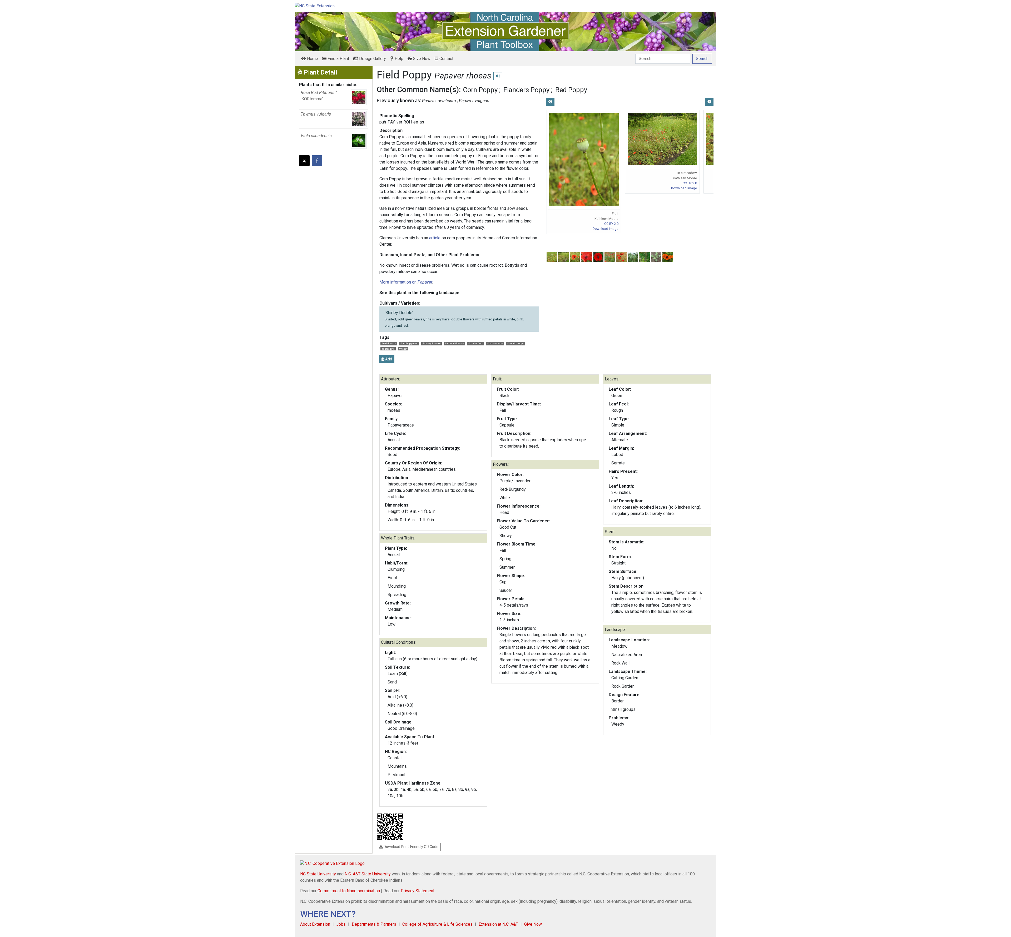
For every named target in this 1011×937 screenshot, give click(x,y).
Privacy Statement (417, 890)
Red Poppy (571, 90)
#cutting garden (409, 343)
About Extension (315, 924)
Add (388, 359)
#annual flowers (454, 343)
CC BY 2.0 (611, 224)
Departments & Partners (374, 924)
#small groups (515, 343)
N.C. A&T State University (368, 873)
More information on (405, 282)
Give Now (421, 58)
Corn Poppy (480, 90)
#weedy (403, 348)
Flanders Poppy (526, 90)
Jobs (341, 924)
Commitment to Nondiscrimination (349, 890)
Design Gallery (372, 58)
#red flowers (388, 343)
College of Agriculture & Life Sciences (437, 924)
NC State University (318, 873)
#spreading (388, 348)
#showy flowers (431, 343)
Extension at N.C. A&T (498, 924)
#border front (475, 343)
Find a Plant (337, 58)
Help (398, 58)
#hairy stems (495, 343)
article (435, 237)
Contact (445, 58)
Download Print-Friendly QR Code (410, 847)
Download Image (605, 229)
